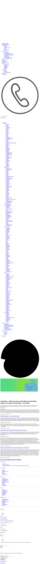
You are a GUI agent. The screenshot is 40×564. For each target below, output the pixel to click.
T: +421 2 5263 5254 (3, 517)
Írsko (7, 288)
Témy (5, 332)
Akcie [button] (3, 51)
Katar (7, 247)
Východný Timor (9, 271)
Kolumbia (7, 189)
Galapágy (7, 179)
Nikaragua (7, 193)
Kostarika (7, 190)
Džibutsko (7, 130)
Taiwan (7, 266)
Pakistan (7, 259)
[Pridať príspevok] (1, 547)
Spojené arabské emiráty (10, 262)
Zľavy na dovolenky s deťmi (8, 54)
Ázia (5, 48)
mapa (1, 534)
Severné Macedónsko (9, 299)
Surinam (7, 200)
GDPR (3, 503)
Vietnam (7, 270)
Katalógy (5, 65)
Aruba (7, 171)
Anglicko (7, 275)
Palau (7, 219)
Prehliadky (6, 333)
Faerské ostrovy (8, 283)
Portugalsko (8, 297)
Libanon (7, 252)
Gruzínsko (7, 237)
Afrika (5, 123)
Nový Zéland (8, 217)
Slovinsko (7, 302)
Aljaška (7, 313)
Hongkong (8, 238)
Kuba (7, 191)
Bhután (7, 232)
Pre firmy (5, 70)
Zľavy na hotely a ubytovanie (8, 325)
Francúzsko (8, 284)
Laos (7, 251)
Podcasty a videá (5, 60)
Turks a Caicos (8, 202)
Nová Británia (8, 215)
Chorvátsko (8, 278)
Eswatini (7, 133)
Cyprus (7, 280)
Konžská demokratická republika (11, 142)
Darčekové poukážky (5, 62)
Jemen (7, 244)
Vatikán (7, 309)
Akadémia (5, 67)
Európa (5, 49)
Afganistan (8, 227)
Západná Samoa (8, 225)
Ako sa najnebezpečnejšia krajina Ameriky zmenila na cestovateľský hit (14, 447)
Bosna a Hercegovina (9, 277)
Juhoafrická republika (9, 138)
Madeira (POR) (8, 293)
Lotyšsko (7, 292)
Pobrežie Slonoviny (9, 152)
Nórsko (7, 296)
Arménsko (7, 228)
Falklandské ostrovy (9, 178)
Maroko (7, 147)
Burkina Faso (8, 127)
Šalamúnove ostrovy (9, 221)
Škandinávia (8, 300)
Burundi (7, 128)
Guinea (7, 136)
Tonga (7, 223)
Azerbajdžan (8, 229)
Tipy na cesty (4, 484)
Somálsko (7, 158)
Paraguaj (7, 194)
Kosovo (7, 290)
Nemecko (7, 295)
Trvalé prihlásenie (4, 557)
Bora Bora (7, 207)
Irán (6, 241)
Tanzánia (7, 161)
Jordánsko (7, 245)
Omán (7, 258)
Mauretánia (8, 148)
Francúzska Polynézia (9, 209)
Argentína (7, 170)
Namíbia (7, 150)
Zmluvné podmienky (7, 72)
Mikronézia (8, 213)
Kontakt (3, 73)
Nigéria (7, 151)
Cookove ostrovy (9, 208)
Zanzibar (7, 165)
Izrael (7, 242)
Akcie (3, 322)
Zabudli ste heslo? (3, 559)
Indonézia (7, 239)
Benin (7, 126)
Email (1, 555)
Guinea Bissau (8, 137)
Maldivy (7, 254)
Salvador (7, 198)
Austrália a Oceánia (7, 47)
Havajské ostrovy (9, 211)
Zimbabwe (8, 166)
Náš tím (3, 489)
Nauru (7, 214)
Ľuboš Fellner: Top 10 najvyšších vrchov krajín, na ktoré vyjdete (13, 430)
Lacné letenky (6, 55)
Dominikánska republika (10, 176)
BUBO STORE (4, 74)
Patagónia (7, 195)
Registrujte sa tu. (3, 563)
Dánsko (7, 281)
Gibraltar (7, 285)
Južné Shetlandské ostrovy (10, 317)
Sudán (7, 159)
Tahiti (7, 222)
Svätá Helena (8, 160)
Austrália (7, 206)
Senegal (7, 156)
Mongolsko (8, 256)
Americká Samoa (9, 205)
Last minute (6, 52)
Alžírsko (7, 124)
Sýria (7, 264)
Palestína (7, 260)
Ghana (7, 135)
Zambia (7, 164)
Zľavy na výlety (6, 56)
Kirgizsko (7, 249)
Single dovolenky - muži (8, 58)
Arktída (7, 314)
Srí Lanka (7, 263)
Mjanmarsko (8, 255)
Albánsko (7, 273)
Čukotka (7, 315)
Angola (7, 125)
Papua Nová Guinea (9, 220)
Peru (7, 196)
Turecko (7, 308)
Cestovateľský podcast (5, 464)
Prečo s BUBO (6, 64)
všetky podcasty (2, 408)
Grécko (7, 286)
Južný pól (7, 318)
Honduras (7, 184)
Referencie (4, 61)
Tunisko (7, 163)
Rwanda (7, 155)
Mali (7, 146)
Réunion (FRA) (8, 153)
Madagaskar (8, 145)
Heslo (1, 556)
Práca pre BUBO (5, 490)
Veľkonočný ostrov (9, 224)
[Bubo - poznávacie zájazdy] (3, 120)
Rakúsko (7, 298)
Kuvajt (7, 250)
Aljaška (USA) (8, 168)
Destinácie (6, 331)
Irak (6, 240)
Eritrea (7, 132)
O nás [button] (3, 63)
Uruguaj (7, 203)
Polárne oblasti (6, 50)
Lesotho (7, 143)
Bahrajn (7, 230)
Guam (7, 210)
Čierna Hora (8, 279)
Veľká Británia (8, 310)
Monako (7, 294)
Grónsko (7, 316)
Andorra (7, 274)
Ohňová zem (8, 319)
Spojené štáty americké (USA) (11, 199)
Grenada (7, 180)
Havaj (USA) (8, 183)
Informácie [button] (4, 69)
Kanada (7, 187)
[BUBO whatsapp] (3, 514)
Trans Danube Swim (5, 499)
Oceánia (7, 218)
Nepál (7, 257)
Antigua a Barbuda (9, 169)
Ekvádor (7, 177)
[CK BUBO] (4, 463)
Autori (5, 334)
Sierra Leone (8, 157)
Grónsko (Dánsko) (9, 287)
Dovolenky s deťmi (5, 44)
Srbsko (7, 305)
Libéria (7, 144)
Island (7, 289)
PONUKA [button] (2, 476)
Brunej (7, 233)
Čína (7, 234)
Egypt (7, 131)
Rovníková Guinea (9, 154)
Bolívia (7, 173)
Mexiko (7, 192)
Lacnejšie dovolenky (7, 324)
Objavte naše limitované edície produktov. (11, 459)
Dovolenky (4, 122)
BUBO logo (6, 66)
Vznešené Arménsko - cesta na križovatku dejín (9, 416)
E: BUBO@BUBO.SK (4, 519)
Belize (7, 172)
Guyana (7, 182)
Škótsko (7, 301)
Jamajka (7, 185)
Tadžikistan (8, 265)
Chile (7, 175)
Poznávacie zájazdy (5, 43)
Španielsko (8, 303)
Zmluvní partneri (5, 504)
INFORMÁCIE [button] (2, 497)
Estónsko (7, 282)
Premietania (4, 485)
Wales (7, 311)
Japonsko (7, 243)
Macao (7, 253)
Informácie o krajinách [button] (5, 45)
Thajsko (7, 267)
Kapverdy (7, 140)
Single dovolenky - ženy (8, 57)
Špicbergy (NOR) (9, 304)
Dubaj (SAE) (8, 235)
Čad (7, 129)
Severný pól (8, 320)
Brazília (7, 174)
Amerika (5, 46)
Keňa (7, 141)
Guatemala (8, 181)
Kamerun (7, 139)
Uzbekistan (8, 269)
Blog (3, 59)
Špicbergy (7, 321)
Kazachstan (8, 248)
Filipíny (7, 236)
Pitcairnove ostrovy (9, 197)
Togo (7, 162)
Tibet (7, 268)
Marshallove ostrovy (9, 212)
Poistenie (5, 71)
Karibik (7, 188)
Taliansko (7, 307)
